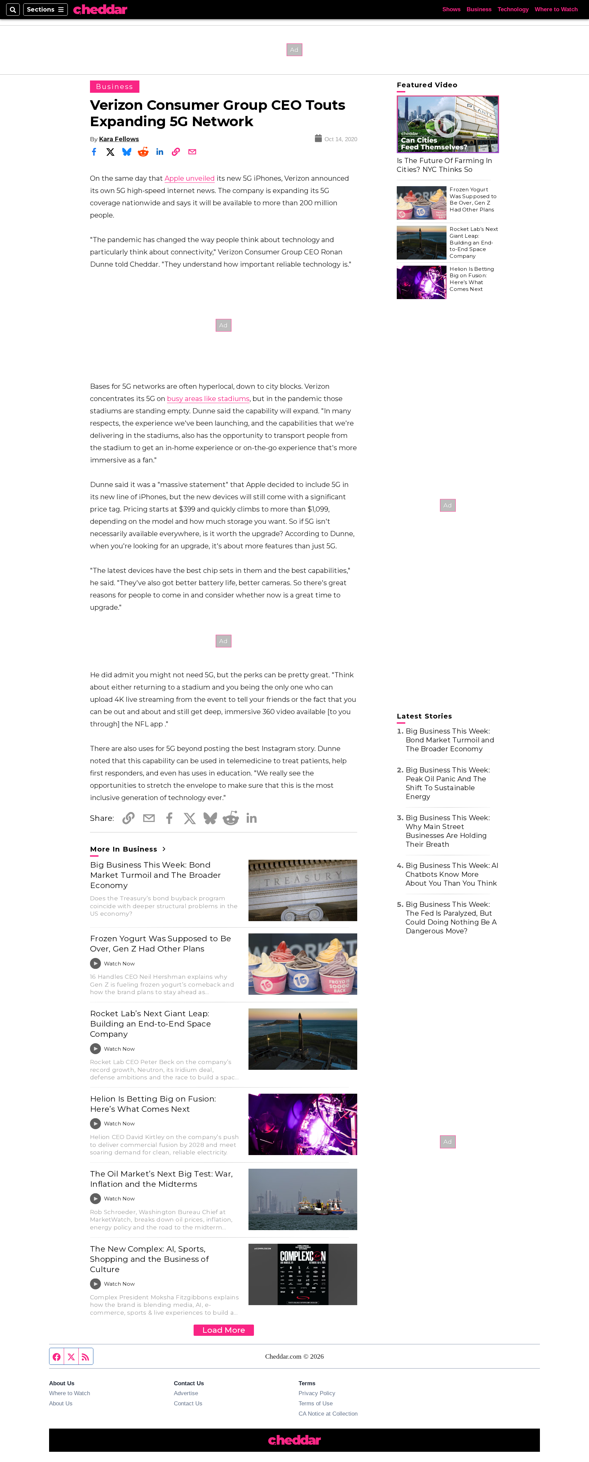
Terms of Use (316, 1403)
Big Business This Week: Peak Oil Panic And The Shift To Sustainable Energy (448, 783)
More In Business (125, 849)
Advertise (186, 1393)
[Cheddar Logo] (100, 9)
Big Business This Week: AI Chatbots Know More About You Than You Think (452, 874)
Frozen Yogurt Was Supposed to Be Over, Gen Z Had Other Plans (160, 944)
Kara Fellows (119, 139)
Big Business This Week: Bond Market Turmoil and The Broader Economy (155, 875)
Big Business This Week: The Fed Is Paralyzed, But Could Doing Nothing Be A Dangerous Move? (451, 917)
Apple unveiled (190, 178)
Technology (513, 9)
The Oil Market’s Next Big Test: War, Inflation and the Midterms (161, 1179)
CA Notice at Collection (328, 1413)
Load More (223, 1330)
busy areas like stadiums (208, 399)
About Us (61, 1403)
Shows (451, 9)
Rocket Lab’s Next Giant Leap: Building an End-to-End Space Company (150, 1024)
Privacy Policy (317, 1393)
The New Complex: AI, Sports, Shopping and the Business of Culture (149, 1259)
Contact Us (188, 1403)
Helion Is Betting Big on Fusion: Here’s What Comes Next (153, 1104)
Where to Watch (556, 9)
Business (479, 9)
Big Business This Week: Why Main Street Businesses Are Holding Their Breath (448, 831)
